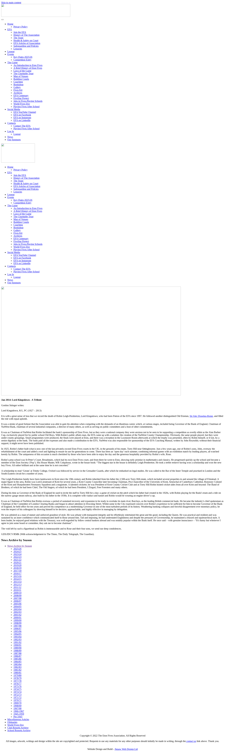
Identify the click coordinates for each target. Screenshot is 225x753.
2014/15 (17, 579)
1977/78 (17, 681)
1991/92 (17, 642)
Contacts (11, 123)
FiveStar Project (21, 98)
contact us (191, 741)
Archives (17, 92)
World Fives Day (21, 104)
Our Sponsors (14, 139)
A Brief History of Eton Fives (27, 68)
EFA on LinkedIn (21, 120)
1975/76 (17, 686)
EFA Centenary (20, 95)
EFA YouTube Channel (24, 112)
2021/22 (17, 559)
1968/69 (17, 705)
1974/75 (17, 689)
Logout (17, 134)
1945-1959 (18, 714)
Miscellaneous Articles (18, 719)
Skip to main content (11, 2)
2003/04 (17, 609)
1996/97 (17, 628)
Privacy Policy (20, 26)
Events (10, 54)
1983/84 (17, 664)
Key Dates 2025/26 (22, 57)
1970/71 (17, 700)
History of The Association (26, 35)
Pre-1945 (17, 716)
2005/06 (17, 603)
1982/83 (17, 667)
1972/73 (17, 694)
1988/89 (17, 650)
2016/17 (17, 573)
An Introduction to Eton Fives (27, 65)
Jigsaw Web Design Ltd (126, 749)
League (11, 51)
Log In (10, 131)
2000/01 (17, 617)
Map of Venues (20, 76)
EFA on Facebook (22, 115)
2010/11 (17, 590)
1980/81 (17, 672)
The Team (18, 37)
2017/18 (17, 570)
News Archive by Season (19, 546)
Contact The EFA (22, 126)
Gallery (17, 87)
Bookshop (18, 84)
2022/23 (17, 557)
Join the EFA (19, 32)
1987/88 (17, 653)
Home (10, 24)
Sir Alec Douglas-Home (201, 416)
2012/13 (17, 584)
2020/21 (17, 562)
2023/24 (17, 554)
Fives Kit (17, 90)
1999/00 (17, 620)
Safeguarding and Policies (26, 46)
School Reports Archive (18, 730)
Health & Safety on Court (25, 40)
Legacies (17, 48)
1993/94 (17, 637)
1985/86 (17, 659)
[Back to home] (35, 16)
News (10, 137)
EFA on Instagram (22, 117)
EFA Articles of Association (26, 43)
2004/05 (17, 606)
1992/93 (17, 639)
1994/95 (17, 634)
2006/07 (17, 601)
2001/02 (17, 614)
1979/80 (17, 675)
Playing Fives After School (26, 106)
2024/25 (17, 551)
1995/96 (17, 631)
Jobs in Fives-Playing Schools (27, 101)
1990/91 (17, 645)
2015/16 (17, 576)
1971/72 (17, 697)
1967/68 (17, 708)
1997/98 (17, 625)
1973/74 (17, 692)
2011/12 (17, 587)
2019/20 (17, 565)
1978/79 (17, 678)
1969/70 (17, 703)
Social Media (13, 109)
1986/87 (17, 656)
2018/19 (17, 568)
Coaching (18, 81)
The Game (12, 62)
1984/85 (17, 661)
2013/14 (17, 581)
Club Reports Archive (17, 727)
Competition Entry (22, 59)
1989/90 (17, 648)
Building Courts (21, 79)
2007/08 (17, 598)
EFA (9, 29)
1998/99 (17, 623)
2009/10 (17, 592)
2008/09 (17, 595)
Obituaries (12, 722)
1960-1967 (18, 711)
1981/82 (17, 670)
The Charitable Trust (23, 73)
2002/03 (17, 612)
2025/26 (17, 548)
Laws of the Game (22, 70)
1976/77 (17, 683)
